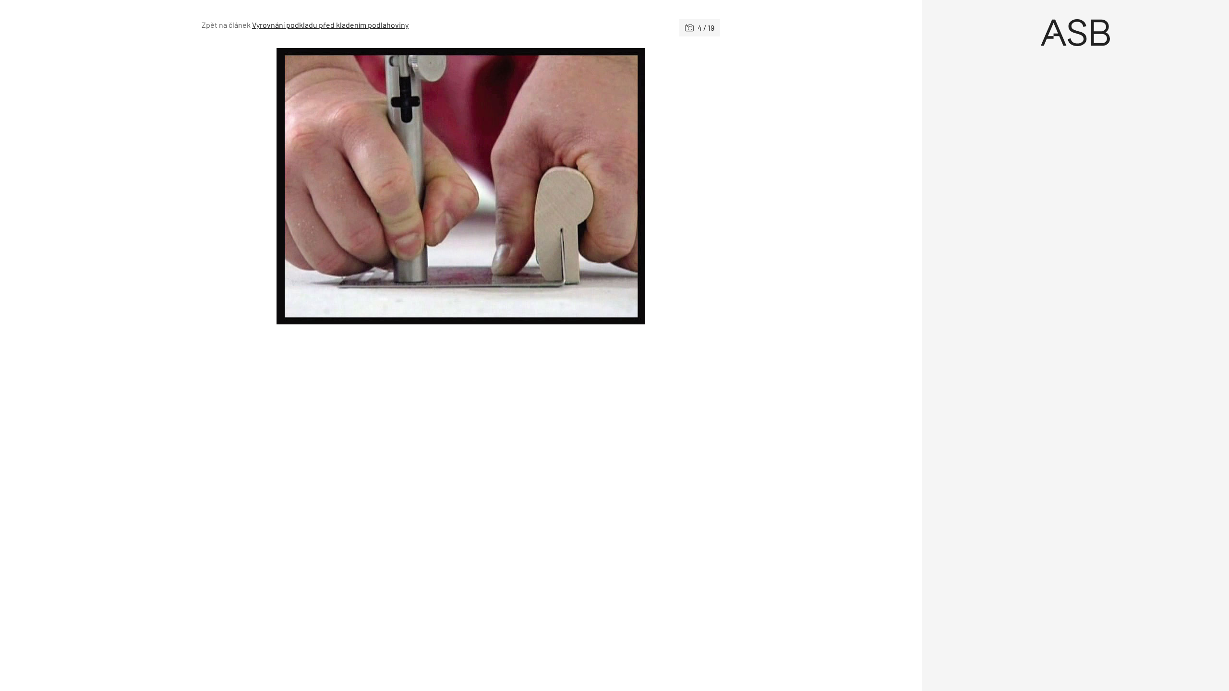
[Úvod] (1075, 32)
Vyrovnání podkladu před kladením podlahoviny (330, 24)
